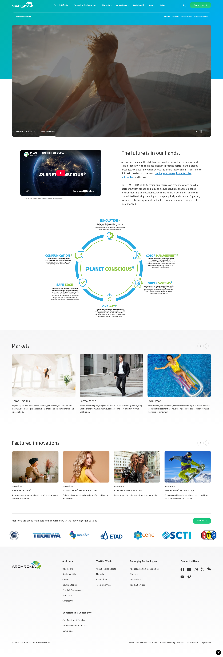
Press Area (67, 595)
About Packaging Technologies (144, 569)
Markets (100, 574)
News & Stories (69, 585)
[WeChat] (209, 569)
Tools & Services (103, 585)
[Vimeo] (189, 577)
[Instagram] (196, 569)
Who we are (67, 569)
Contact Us (67, 600)
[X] (202, 569)
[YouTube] (182, 576)
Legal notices (206, 642)
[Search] (184, 5)
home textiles (183, 173)
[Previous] (196, 131)
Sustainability (69, 574)
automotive (127, 177)
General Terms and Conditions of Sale (142, 642)
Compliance (68, 631)
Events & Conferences (72, 590)
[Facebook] (182, 569)
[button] (62, 5)
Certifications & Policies (73, 620)
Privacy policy (192, 642)
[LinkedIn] (189, 569)
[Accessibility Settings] (218, 652)
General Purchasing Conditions (172, 642)
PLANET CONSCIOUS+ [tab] (25, 131)
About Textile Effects (106, 569)
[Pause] (201, 131)
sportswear (169, 173)
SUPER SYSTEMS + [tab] (47, 131)
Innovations (101, 579)
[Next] (205, 131)
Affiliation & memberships (74, 625)
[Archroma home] (22, 5)
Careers (65, 579)
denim (158, 173)
